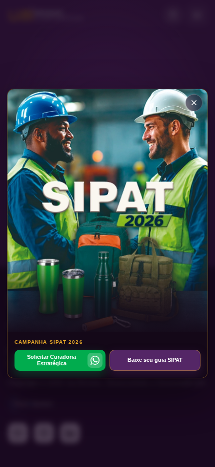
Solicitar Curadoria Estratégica (51, 360)
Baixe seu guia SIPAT (155, 360)
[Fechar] (194, 102)
